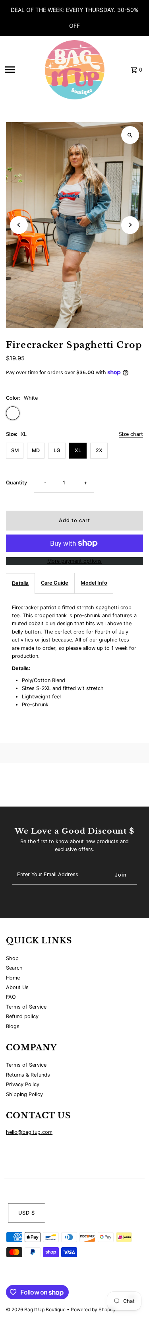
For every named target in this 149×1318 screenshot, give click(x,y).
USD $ (26, 1213)
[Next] (130, 225)
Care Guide (54, 583)
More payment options (74, 561)
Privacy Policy (22, 1084)
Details (20, 583)
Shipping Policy (24, 1094)
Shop (12, 958)
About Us (17, 987)
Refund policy (22, 1016)
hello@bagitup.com (29, 1132)
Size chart (131, 434)
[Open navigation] (22, 70)
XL (78, 450)
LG (57, 450)
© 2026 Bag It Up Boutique (36, 1309)
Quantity (16, 483)
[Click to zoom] (130, 135)
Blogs (12, 1026)
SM (15, 450)
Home (13, 978)
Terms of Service (26, 1007)
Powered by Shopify (93, 1309)
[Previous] (19, 225)
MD (36, 450)
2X (99, 450)
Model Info (94, 583)
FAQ (11, 997)
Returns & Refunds (28, 1075)
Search (14, 968)
